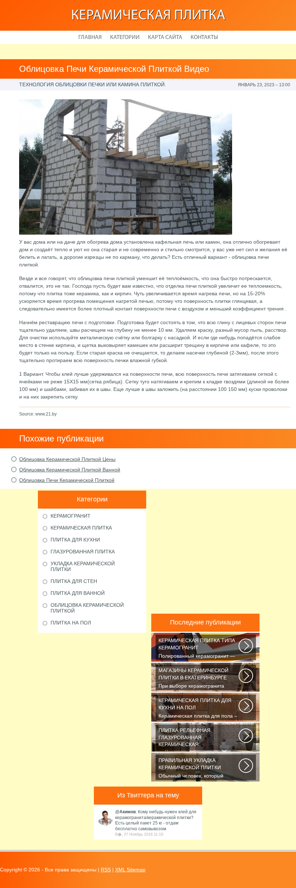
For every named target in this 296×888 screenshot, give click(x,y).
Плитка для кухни (75, 540)
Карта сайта (165, 37)
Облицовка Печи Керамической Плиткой (66, 480)
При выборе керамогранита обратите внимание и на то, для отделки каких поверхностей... (196, 678)
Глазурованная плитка (83, 551)
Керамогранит (71, 516)
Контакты (204, 37)
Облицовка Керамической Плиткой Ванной (69, 470)
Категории (125, 37)
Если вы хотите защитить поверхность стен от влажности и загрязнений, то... (197, 738)
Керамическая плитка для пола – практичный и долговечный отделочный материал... (197, 708)
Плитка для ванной (78, 593)
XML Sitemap (130, 869)
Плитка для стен (74, 581)
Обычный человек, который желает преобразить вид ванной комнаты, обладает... (196, 768)
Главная (90, 37)
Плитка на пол (71, 623)
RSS (106, 869)
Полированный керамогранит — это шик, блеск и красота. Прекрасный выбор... (196, 648)
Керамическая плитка (148, 16)
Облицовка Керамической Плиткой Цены (67, 459)
